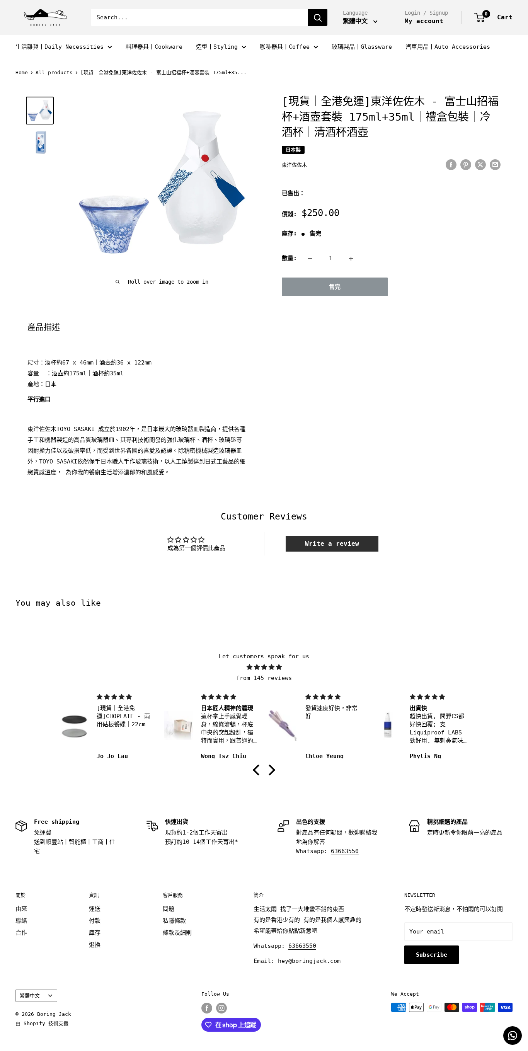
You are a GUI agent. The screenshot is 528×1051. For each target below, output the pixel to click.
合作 (21, 932)
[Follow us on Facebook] (206, 1008)
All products (54, 72)
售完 (335, 287)
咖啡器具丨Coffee (285, 46)
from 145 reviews (264, 678)
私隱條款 (174, 920)
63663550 (345, 851)
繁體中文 (30, 995)
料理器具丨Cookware (154, 46)
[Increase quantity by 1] (351, 258)
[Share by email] (495, 164)
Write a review (332, 543)
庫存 (94, 932)
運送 (94, 908)
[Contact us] (512, 1035)
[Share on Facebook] (451, 164)
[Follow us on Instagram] (221, 1008)
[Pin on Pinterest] (465, 164)
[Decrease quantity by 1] (310, 258)
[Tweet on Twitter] (480, 164)
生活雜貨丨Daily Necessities (59, 46)
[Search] (317, 17)
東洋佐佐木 (294, 165)
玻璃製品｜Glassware (362, 46)
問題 (168, 908)
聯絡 (21, 920)
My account (424, 21)
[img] (264, 667)
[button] (258, 770)
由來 (21, 908)
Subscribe (431, 954)
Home (21, 72)
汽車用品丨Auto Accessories (447, 46)
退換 (94, 944)
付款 (94, 920)
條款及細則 (177, 932)
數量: (289, 258)
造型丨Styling (217, 46)
